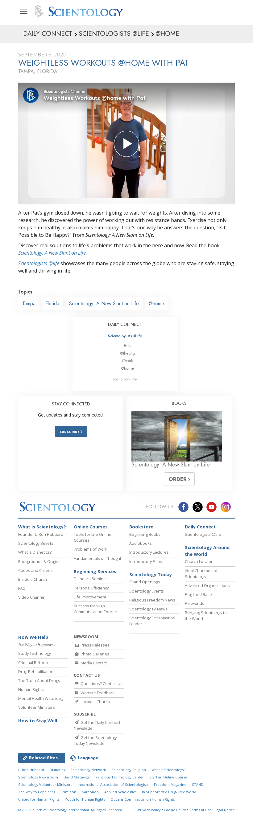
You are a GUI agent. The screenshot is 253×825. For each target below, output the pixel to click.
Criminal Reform (33, 662)
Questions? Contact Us (101, 683)
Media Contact (93, 663)
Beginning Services (95, 571)
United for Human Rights (38, 799)
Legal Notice (224, 809)
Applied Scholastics (120, 792)
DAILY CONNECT (125, 324)
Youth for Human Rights (85, 799)
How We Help (33, 637)
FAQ (22, 588)
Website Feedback (97, 693)
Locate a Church (95, 701)
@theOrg (127, 353)
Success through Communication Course (95, 608)
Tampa (28, 303)
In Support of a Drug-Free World (169, 792)
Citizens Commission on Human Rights (142, 799)
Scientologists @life (125, 336)
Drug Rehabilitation (35, 671)
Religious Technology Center (119, 777)
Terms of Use (200, 809)
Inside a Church (32, 579)
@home (156, 303)
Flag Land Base (198, 594)
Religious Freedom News (152, 600)
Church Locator (199, 561)
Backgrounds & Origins (39, 561)
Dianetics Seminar (90, 578)
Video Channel (31, 597)
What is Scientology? (42, 527)
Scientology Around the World (207, 550)
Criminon (68, 792)
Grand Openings (144, 582)
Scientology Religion (128, 769)
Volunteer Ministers (36, 707)
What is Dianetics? (35, 552)
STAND (197, 784)
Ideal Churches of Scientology (201, 573)
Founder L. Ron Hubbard (40, 534)
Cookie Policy (175, 809)
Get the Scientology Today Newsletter (95, 740)
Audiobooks (140, 543)
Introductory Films (145, 561)
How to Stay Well (125, 379)
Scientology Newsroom (38, 777)
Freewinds (194, 603)
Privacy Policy (149, 809)
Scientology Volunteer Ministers (45, 784)
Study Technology (34, 653)
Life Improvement (90, 597)
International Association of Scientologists (113, 784)
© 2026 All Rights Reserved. (70, 809)
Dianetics (57, 769)
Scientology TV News (148, 609)
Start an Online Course (168, 777)
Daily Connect (200, 527)
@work (127, 360)
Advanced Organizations (207, 585)
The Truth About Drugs (39, 680)
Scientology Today (150, 574)
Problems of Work (90, 549)
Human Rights (31, 689)
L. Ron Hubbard (31, 769)
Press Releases (95, 645)
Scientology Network (88, 769)
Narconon (90, 792)
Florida (52, 303)
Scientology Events (146, 591)
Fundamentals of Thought (97, 558)
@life (127, 345)
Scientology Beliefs (35, 543)
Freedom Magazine (170, 784)
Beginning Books (144, 534)
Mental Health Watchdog (40, 698)
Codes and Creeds (35, 570)
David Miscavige (77, 777)
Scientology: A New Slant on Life (52, 252)
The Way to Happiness (36, 792)
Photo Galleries (94, 654)
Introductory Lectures (149, 552)
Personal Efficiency (91, 588)
